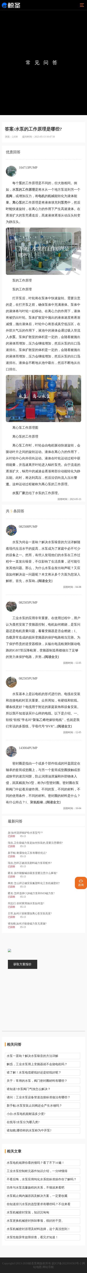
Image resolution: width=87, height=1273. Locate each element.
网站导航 (48, 1267)
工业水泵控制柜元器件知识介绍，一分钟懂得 (37, 1171)
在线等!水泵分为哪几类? (23, 1122)
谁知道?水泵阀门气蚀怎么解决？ (29, 1089)
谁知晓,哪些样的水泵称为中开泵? (29, 1130)
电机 (41, 196)
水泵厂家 (18, 493)
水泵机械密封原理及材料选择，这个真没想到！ (38, 1229)
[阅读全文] (44, 581)
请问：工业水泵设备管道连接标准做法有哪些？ (38, 1097)
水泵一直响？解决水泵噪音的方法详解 (32, 1056)
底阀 (9, 196)
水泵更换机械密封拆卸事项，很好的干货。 (35, 1220)
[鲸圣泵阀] (11, 5)
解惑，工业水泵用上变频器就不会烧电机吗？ (37, 1064)
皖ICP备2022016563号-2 (66, 1263)
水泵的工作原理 (23, 189)
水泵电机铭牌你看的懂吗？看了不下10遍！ (36, 1162)
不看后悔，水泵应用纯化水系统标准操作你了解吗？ (41, 1179)
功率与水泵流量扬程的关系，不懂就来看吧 (35, 1187)
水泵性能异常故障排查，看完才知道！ (32, 1237)
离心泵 (17, 202)
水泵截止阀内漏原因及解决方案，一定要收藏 (37, 1195)
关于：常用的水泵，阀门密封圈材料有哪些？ (37, 1080)
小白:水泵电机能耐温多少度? (26, 1113)
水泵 (12, 337)
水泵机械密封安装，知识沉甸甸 (28, 1212)
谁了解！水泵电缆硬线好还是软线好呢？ (34, 1072)
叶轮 (9, 209)
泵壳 (64, 202)
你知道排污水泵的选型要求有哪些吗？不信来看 (38, 1204)
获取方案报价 (22, 964)
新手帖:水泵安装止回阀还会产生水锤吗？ (34, 1105)
